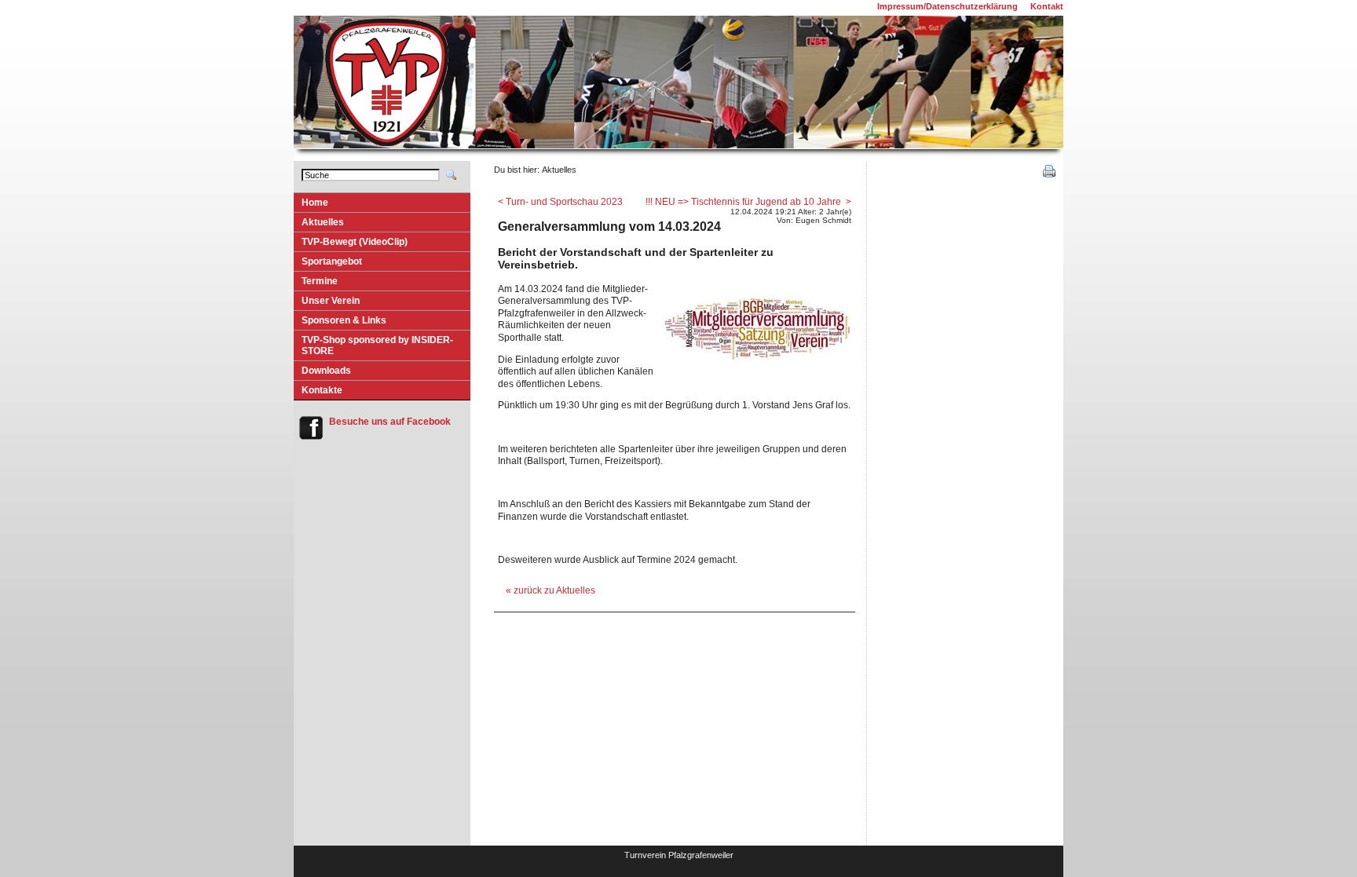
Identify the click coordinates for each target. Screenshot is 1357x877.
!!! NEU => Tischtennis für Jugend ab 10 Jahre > (748, 201)
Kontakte (322, 390)
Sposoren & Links (340, 322)
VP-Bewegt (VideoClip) (351, 243)
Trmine (316, 283)
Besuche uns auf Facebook (390, 421)
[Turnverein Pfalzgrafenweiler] (386, 146)
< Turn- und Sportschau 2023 (560, 201)
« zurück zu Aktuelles (550, 590)
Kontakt (1046, 6)
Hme (311, 204)
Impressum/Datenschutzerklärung (947, 6)
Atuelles (319, 224)
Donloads (322, 372)
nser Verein (327, 302)
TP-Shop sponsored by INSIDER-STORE (373, 347)
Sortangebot (328, 263)
